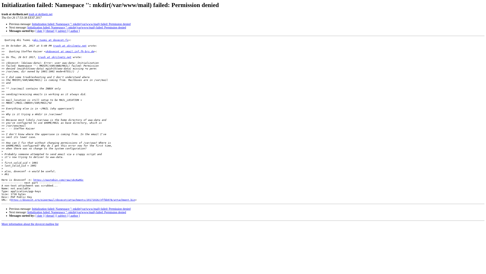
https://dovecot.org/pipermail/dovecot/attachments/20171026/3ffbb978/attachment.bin (73, 199)
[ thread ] (50, 31)
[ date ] (40, 31)
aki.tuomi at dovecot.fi (50, 40)
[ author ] (74, 31)
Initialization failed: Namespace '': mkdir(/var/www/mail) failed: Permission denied (81, 24)
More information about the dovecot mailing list (30, 224)
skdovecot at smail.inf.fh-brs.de (70, 51)
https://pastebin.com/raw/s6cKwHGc (58, 179)
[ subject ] (62, 31)
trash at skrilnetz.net (40, 14)
